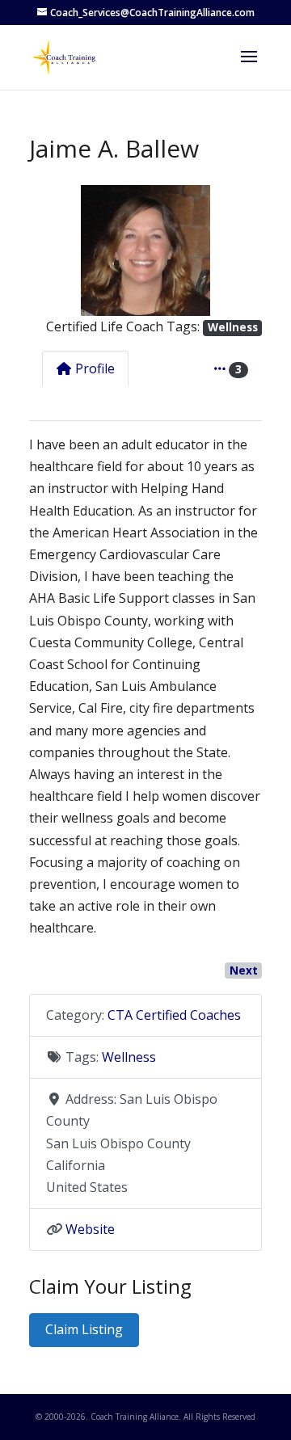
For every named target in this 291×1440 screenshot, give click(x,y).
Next (244, 970)
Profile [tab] (95, 368)
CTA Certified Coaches (174, 1015)
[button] (46, 250)
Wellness (233, 327)
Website (90, 1229)
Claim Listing (84, 1329)
